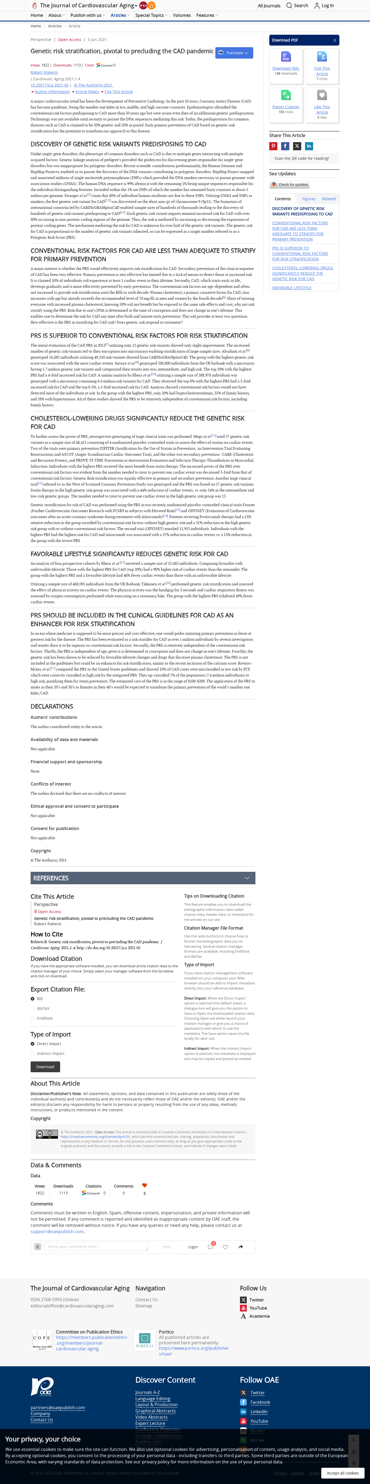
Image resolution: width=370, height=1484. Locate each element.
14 (165, 516)
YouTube (258, 1308)
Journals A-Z (147, 1392)
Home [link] (36, 25)
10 (153, 374)
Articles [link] (55, 25)
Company (40, 1413)
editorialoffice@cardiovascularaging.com (72, 1306)
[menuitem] (37, 15)
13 (177, 510)
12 (39, 483)
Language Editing (152, 1399)
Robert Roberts (44, 72)
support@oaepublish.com (57, 1231)
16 (168, 583)
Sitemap (143, 1306)
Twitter (256, 1300)
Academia (259, 1316)
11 (213, 435)
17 (52, 668)
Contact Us (146, 1300)
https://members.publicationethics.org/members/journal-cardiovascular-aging (91, 1343)
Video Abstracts (151, 1417)
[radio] (101, 999)
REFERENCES (51, 878)
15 (122, 562)
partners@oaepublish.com (58, 1407)
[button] (234, 53)
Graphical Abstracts (155, 1411)
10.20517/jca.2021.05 (50, 85)
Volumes (182, 15)
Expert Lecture (150, 1423)
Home (37, 15)
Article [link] (74, 25)
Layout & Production (156, 1405)
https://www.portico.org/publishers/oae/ (194, 1351)
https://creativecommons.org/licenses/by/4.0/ (95, 1136)
